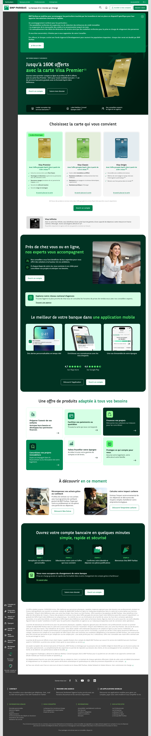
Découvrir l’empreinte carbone (124, 508)
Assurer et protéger (11, 617)
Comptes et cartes (11, 605)
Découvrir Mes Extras (62, 511)
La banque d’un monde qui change (54, 708)
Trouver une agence (43, 302)
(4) (49, 169)
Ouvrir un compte (36, 91)
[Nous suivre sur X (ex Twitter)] (76, 680)
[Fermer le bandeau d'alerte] (142, 16)
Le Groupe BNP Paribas (119, 716)
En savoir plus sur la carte (44, 193)
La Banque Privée (117, 712)
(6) (132, 180)
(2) (49, 109)
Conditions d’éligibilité (84, 712)
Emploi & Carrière (48, 712)
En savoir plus (42, 580)
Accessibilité (135, 2)
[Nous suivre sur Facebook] (70, 680)
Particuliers (9, 2)
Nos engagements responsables (53, 710)
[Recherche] (100, 7)
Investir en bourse (11, 629)
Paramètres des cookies (16, 718)
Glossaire (80, 716)
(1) (85, 69)
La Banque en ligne (118, 714)
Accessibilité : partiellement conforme (89, 708)
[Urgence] (106, 7)
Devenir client (140, 8)
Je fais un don (36, 45)
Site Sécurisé (82, 710)
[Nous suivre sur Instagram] (88, 680)
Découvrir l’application (72, 382)
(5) (124, 177)
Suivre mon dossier (57, 91)
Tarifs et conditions (83, 714)
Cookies (11, 712)
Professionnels (40, 2)
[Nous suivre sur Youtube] (82, 680)
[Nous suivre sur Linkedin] (94, 680)
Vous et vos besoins (11, 641)
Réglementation (14, 714)
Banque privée (25, 2)
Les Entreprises (117, 710)
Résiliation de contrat (15, 719)
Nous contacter (11, 635)
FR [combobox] (144, 2)
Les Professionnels (118, 708)
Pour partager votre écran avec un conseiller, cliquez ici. (75, 730)
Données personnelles (16, 708)
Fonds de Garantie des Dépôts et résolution (22, 716)
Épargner (11, 623)
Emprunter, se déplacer (11, 611)
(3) (81, 109)
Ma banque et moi (11, 647)
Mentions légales (14, 710)
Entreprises (53, 2)
